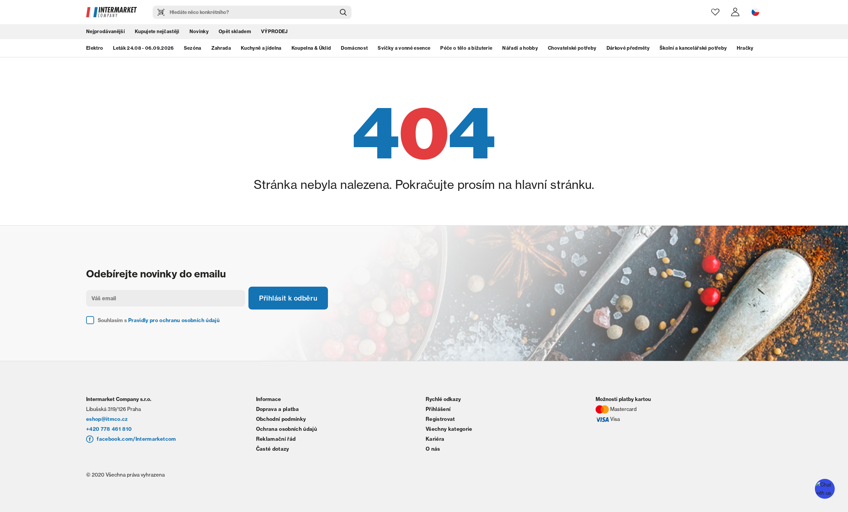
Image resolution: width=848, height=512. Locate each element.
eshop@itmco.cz (107, 419)
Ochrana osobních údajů (286, 429)
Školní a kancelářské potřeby (693, 48)
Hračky (745, 48)
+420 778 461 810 (109, 429)
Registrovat (440, 419)
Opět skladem (235, 31)
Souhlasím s (159, 320)
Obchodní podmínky (281, 419)
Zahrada (221, 48)
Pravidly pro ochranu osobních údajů (174, 320)
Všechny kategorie (449, 429)
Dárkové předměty (628, 48)
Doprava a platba (277, 409)
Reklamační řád (276, 439)
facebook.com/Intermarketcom (136, 439)
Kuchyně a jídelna (261, 48)
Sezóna (192, 48)
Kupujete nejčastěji (157, 31)
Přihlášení (438, 409)
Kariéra (435, 439)
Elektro (94, 48)
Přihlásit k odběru (288, 298)
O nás (433, 449)
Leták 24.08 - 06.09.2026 (143, 48)
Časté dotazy (272, 449)
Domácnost (354, 48)
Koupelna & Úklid (311, 48)
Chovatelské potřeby (572, 48)
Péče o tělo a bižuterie (466, 48)
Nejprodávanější (105, 31)
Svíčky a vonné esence (404, 48)
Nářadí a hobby (520, 48)
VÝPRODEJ (274, 31)
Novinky (199, 31)
